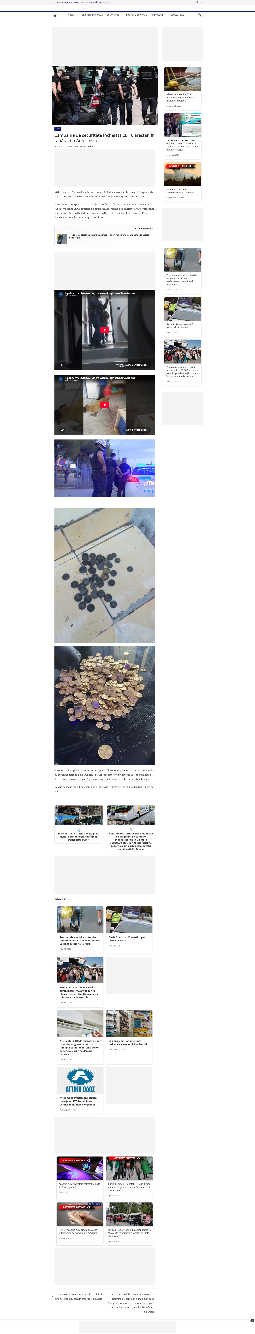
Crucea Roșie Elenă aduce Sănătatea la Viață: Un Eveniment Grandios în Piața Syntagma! (129, 1233)
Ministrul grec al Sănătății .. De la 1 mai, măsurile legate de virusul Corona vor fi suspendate (129, 1187)
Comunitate (113, 15)
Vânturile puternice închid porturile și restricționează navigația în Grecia (180, 97)
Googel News (177, 15)
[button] (76, 15)
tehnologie (157, 15)
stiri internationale (92, 15)
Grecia (71, 15)
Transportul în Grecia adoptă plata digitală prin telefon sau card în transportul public (79, 1296)
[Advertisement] (105, 46)
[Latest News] (55, 15)
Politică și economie (136, 15)
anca (77, 146)
